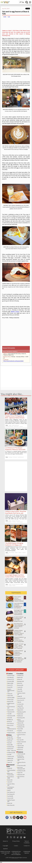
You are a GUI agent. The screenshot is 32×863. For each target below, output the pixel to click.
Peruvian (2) (10, 730)
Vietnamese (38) (11, 715)
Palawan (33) (20, 723)
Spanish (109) (10, 709)
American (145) (10, 675)
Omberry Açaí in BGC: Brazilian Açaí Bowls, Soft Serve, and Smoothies (15, 513)
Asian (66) (9, 717)
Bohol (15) (19, 683)
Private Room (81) (21, 765)
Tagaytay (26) (20, 745)
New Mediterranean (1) (11, 728)
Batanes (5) (20, 749)
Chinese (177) (10, 679)
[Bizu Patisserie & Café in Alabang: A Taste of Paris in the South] (9, 628)
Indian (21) (9, 693)
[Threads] (21, 819)
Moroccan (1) (10, 725)
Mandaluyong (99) (21, 712)
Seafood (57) (10, 748)
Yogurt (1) (9, 762)
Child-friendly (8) (21, 754)
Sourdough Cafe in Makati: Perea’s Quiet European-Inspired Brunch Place (18, 613)
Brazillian (14, 521)
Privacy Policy (16, 841)
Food (9, 16)
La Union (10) (20, 704)
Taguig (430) (20, 747)
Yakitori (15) (10, 760)
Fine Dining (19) (10, 794)
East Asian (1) (10, 723)
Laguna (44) (20, 706)
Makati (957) (20, 710)
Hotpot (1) (9, 740)
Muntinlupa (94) (21, 717)
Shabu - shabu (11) (11, 750)
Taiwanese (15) (10, 711)
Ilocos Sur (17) (20, 700)
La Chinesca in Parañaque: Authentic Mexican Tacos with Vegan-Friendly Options (15, 449)
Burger (21, 584)
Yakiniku (20, 552)
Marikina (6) (20, 715)
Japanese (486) (10, 697)
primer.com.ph (14, 857)
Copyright (5, 845)
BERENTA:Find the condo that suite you (5, 853)
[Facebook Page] (7, 818)
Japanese (21, 426)
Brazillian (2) (10, 719)
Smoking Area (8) (21, 770)
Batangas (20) (20, 681)
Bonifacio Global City (9, 426)
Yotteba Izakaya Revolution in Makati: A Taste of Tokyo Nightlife (19, 632)
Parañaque (11, 457)
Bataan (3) (19, 679)
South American (21, 457)
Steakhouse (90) (11, 752)
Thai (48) (9, 713)
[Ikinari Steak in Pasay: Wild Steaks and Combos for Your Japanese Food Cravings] (9, 662)
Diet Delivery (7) (11, 792)
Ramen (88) (10, 744)
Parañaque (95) (20, 726)
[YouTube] (24, 837)
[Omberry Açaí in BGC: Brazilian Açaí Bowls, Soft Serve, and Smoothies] (16, 509)
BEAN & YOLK (15, 311)
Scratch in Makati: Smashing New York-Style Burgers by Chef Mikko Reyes (18, 619)
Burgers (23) (10, 739)
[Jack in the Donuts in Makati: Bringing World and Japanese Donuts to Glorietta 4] (9, 608)
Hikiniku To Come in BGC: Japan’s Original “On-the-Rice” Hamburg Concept (18, 646)
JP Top (21, 2)
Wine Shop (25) (10, 805)
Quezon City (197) (21, 732)
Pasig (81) (19, 730)
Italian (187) (10, 695)
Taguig (10, 425)
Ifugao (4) (19, 696)
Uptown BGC (16, 426)
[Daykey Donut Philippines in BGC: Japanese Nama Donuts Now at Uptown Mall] (16, 414)
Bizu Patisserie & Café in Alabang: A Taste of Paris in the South (19, 626)
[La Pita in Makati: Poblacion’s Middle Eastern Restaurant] (9, 655)
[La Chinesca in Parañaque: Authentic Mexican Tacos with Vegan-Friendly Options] (16, 446)
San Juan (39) (20, 739)
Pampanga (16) (20, 724)
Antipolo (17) (20, 675)
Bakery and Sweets (15, 425)
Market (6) (9, 803)
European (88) (10, 681)
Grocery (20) (10, 798)
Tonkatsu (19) (10, 756)
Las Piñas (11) (20, 708)
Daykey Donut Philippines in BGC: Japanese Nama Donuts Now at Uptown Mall (14, 417)
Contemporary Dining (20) (10, 787)
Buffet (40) (9, 780)
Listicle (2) (9, 768)
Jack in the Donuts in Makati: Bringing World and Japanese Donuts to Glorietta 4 (18, 607)
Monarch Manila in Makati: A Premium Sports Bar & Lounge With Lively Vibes (19, 640)
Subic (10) (19, 743)
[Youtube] (25, 818)
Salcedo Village (11, 552)
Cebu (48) (19, 689)
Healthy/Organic (9, 521)
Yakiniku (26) (10, 758)
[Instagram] (14, 818)
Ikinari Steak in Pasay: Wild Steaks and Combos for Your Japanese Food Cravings (19, 660)
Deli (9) (8, 790)
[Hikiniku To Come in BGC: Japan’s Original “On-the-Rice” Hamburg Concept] (9, 648)
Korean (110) (10, 699)
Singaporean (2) (11, 732)
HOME (4, 16)
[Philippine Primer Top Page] (5, 4)
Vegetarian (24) (20, 774)
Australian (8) (10, 677)
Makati (16, 552)
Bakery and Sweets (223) (10, 774)
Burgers (7, 585)
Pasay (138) (20, 728)
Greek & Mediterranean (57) (10, 690)
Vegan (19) (19, 772)
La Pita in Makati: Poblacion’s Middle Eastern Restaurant (18, 653)
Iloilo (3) (19, 702)
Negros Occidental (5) (20, 720)
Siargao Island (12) (21, 741)
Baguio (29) (20, 677)
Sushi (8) (9, 754)
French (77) (10, 685)
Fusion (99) (9, 687)
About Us (5, 841)
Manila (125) (20, 713)
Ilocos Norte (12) (21, 698)
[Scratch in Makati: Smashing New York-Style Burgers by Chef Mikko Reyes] (9, 621)
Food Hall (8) (10, 796)
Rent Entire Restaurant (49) (21, 768)
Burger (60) (10, 737)
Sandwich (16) (10, 746)
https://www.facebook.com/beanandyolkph (13, 361)
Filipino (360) (10, 683)
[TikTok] (18, 819)
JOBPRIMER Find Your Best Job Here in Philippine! (16, 853)
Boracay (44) (20, 685)
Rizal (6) (19, 737)
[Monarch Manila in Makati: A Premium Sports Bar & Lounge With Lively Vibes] (9, 641)
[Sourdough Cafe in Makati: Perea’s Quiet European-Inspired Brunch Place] (9, 614)
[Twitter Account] (10, 819)
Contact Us (27, 845)
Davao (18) (19, 691)
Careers (16, 845)
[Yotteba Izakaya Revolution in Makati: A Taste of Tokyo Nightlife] (9, 635)
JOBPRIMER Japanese (26, 852)
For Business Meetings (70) (20, 756)
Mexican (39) (10, 701)
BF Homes (15, 457)
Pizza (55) (9, 742)
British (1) (9, 721)
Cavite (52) (19, 687)
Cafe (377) (9, 781)
